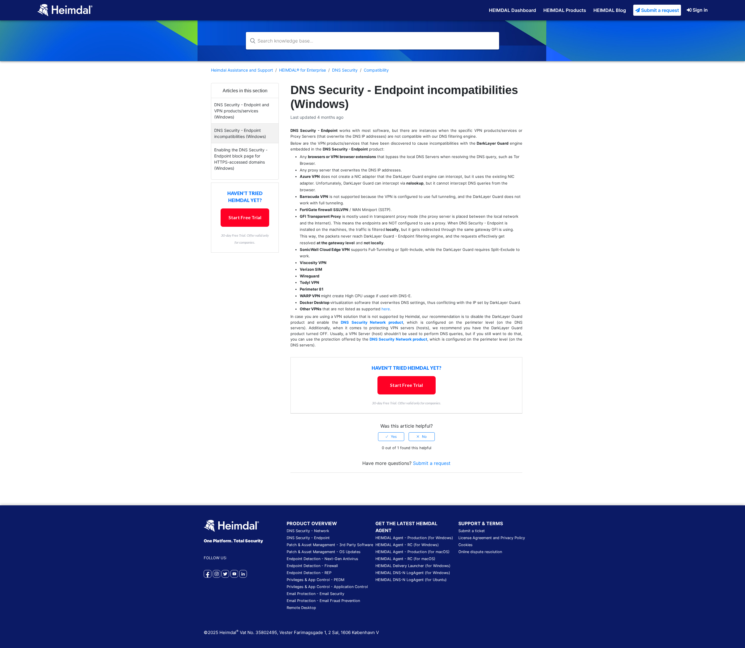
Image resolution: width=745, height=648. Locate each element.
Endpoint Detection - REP (309, 573)
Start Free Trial (244, 217)
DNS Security (345, 70)
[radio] (391, 436)
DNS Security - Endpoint (308, 538)
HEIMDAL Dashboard (512, 10)
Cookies (465, 545)
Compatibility (376, 70)
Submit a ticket (471, 531)
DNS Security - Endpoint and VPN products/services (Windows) (241, 110)
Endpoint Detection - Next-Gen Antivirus (322, 559)
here (386, 309)
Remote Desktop (301, 607)
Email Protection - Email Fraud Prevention (323, 601)
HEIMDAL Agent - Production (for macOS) (412, 552)
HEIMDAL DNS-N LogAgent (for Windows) (412, 573)
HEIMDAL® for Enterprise (302, 70)
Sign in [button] (700, 10)
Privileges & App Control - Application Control (327, 587)
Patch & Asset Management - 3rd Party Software (330, 545)
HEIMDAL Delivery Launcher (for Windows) (412, 566)
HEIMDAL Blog (609, 10)
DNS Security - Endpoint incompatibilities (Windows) (240, 133)
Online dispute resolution (480, 552)
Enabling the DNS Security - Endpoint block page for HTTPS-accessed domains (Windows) (240, 159)
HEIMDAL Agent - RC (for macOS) (405, 559)
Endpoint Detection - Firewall (312, 566)
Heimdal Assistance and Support (242, 70)
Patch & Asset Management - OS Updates (324, 552)
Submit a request (660, 10)
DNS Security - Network (308, 531)
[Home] (65, 10)
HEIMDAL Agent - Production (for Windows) (414, 538)
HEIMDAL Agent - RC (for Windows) (407, 545)
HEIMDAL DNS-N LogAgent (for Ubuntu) (411, 580)
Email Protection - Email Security (315, 594)
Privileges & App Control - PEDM (315, 580)
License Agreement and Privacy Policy (491, 538)
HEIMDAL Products (564, 10)
